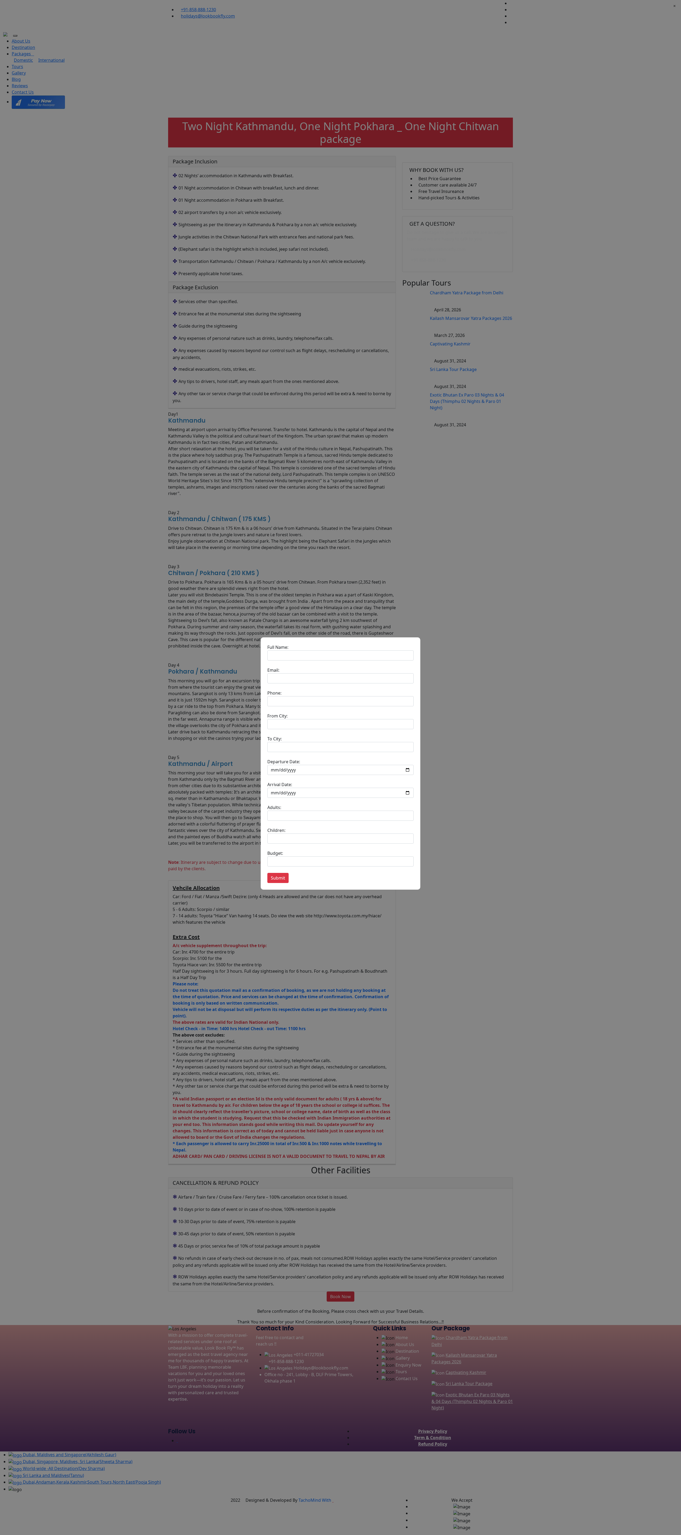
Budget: (275, 853)
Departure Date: (283, 762)
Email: (273, 670)
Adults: (274, 807)
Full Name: (277, 647)
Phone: (274, 693)
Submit (278, 878)
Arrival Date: (279, 784)
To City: (274, 739)
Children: (276, 830)
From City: (277, 716)
